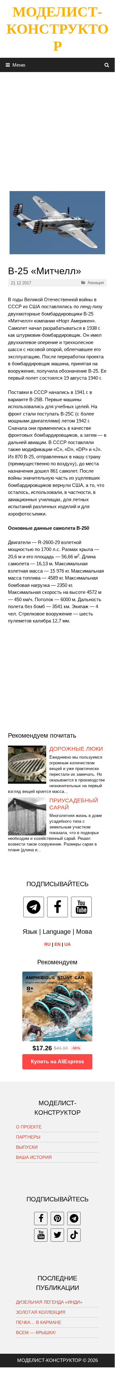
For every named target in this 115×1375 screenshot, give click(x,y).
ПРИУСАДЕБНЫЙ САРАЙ (73, 804)
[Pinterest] (57, 1218)
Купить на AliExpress (57, 1061)
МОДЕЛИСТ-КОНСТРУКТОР (57, 29)
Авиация (96, 282)
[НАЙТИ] (107, 65)
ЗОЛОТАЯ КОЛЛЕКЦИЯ (40, 1312)
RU (47, 944)
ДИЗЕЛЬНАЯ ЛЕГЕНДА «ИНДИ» (49, 1302)
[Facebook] (57, 907)
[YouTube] (81, 907)
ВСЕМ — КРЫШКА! (36, 1332)
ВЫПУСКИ (27, 1147)
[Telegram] (33, 907)
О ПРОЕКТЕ (28, 1126)
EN (57, 944)
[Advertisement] (57, 129)
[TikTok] (74, 1235)
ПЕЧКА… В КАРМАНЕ (38, 1322)
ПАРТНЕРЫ (28, 1136)
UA (67, 944)
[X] (57, 1235)
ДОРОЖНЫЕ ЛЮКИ (76, 749)
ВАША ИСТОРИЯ (34, 1157)
